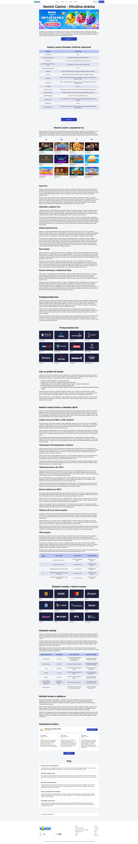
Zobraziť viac (69, 753)
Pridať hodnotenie (92, 729)
